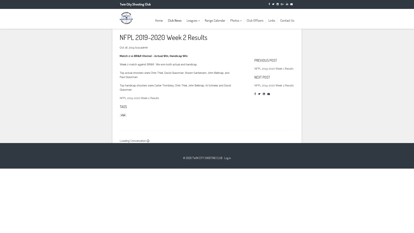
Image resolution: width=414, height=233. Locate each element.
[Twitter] (273, 4)
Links (271, 20)
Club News (175, 20)
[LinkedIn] (278, 4)
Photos (235, 20)
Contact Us (287, 20)
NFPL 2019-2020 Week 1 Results (274, 68)
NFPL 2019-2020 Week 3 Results (274, 85)
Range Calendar (215, 20)
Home (159, 20)
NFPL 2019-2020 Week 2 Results (139, 98)
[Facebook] (269, 4)
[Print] (287, 4)
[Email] (291, 4)
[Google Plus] (282, 4)
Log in (227, 158)
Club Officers (255, 20)
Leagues (192, 20)
